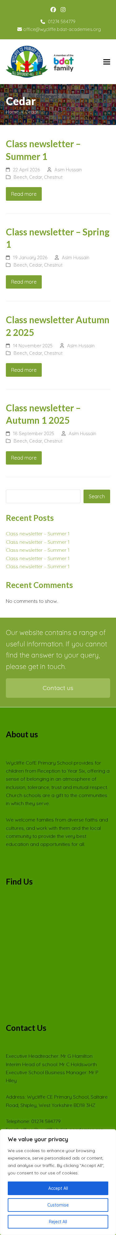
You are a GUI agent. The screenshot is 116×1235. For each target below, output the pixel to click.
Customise (58, 1205)
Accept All (58, 1188)
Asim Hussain (68, 170)
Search (97, 496)
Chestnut (53, 177)
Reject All (58, 1221)
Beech (20, 177)
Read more (24, 194)
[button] (106, 61)
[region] (58, 1182)
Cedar (35, 177)
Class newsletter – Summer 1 (38, 533)
